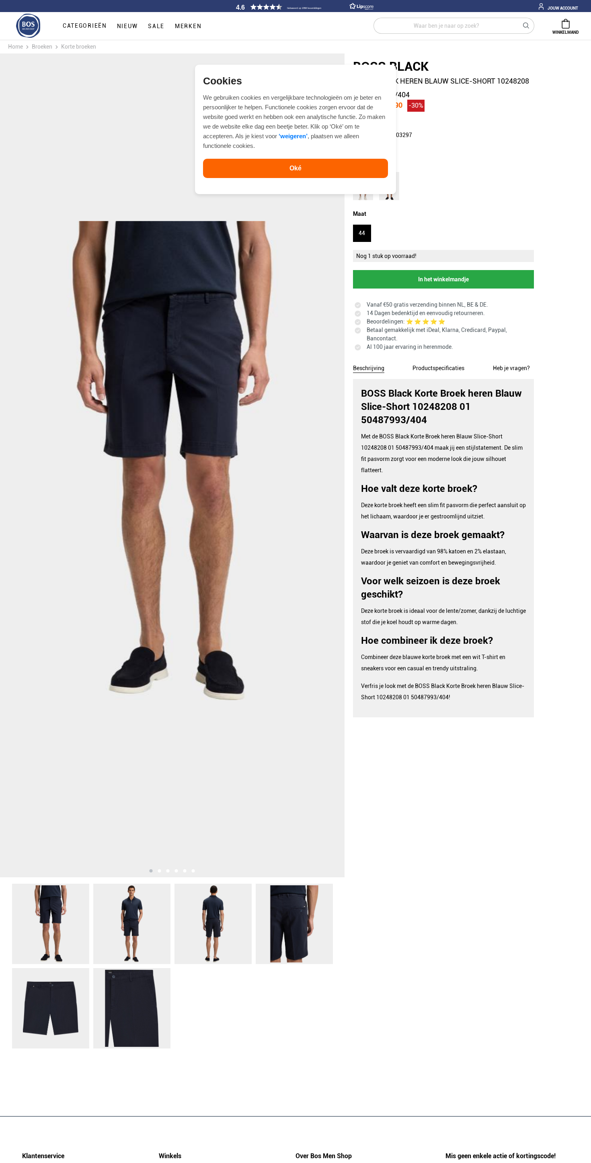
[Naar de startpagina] (28, 26)
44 (362, 233)
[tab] (368, 367)
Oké (295, 168)
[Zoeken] (526, 26)
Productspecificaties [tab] (438, 368)
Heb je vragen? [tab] (511, 368)
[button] (303, 7)
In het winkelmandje (443, 279)
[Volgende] (291, 465)
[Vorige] (53, 465)
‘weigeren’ (293, 136)
